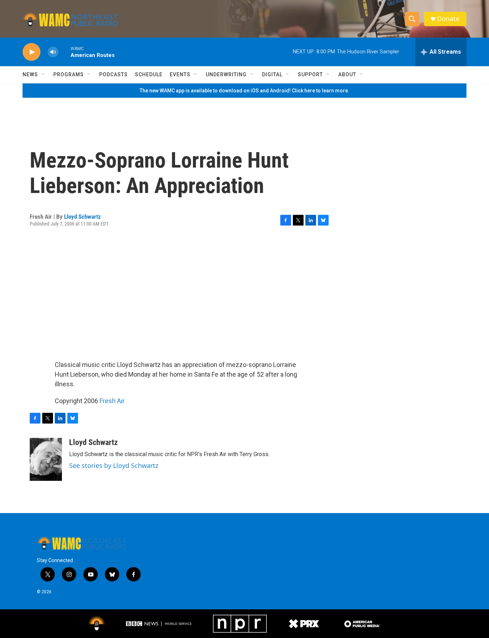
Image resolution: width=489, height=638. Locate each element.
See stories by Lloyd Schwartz (113, 465)
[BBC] (159, 623)
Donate (448, 19)
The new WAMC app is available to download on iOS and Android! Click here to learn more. (244, 90)
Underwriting (226, 74)
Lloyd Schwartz (82, 216)
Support (310, 74)
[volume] (53, 52)
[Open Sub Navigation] (43, 74)
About (347, 74)
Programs (68, 74)
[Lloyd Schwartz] (46, 459)
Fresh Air (112, 401)
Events (180, 74)
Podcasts (113, 74)
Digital (272, 74)
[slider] (64, 51)
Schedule (149, 74)
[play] (31, 52)
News (30, 74)
